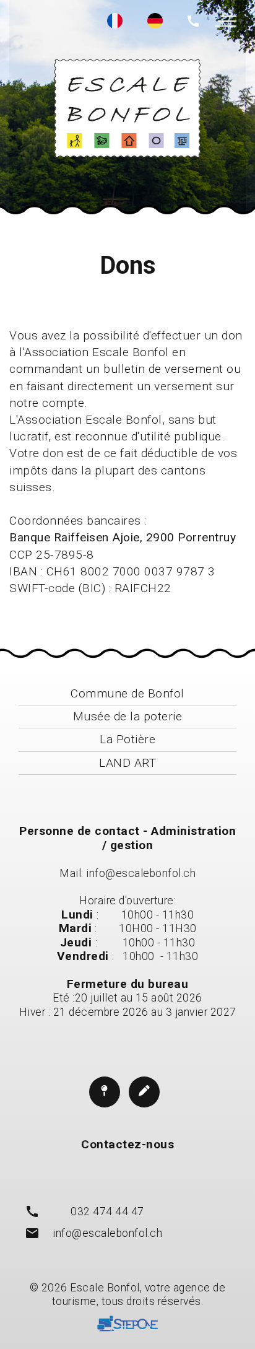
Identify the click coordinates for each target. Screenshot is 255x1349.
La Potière (127, 739)
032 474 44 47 (107, 1211)
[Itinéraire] (104, 1091)
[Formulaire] (144, 1091)
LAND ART (127, 763)
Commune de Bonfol (127, 693)
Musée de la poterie (128, 716)
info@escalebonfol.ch (141, 873)
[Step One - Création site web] (127, 1326)
